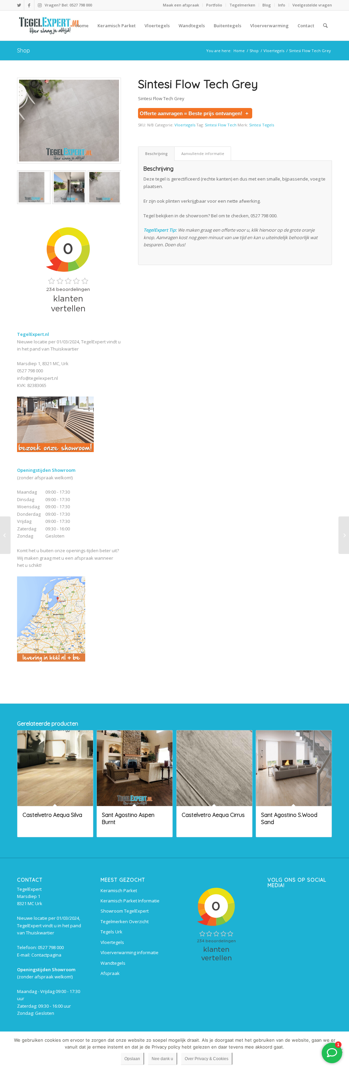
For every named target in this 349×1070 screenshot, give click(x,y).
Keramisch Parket (119, 890)
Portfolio (214, 4)
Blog (266, 4)
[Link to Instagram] (39, 5)
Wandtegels (113, 963)
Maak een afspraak (181, 4)
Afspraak (110, 973)
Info (281, 4)
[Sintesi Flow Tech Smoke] (343, 535)
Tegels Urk (111, 932)
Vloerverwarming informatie (129, 952)
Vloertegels (184, 124)
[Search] (325, 26)
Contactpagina (46, 955)
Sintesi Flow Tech (221, 124)
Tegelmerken (242, 4)
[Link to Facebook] (29, 5)
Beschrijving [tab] (156, 153)
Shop (23, 50)
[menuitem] (181, 5)
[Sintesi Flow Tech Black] (5, 535)
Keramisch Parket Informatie (130, 901)
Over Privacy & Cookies (206, 1058)
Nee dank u (162, 1058)
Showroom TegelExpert (125, 911)
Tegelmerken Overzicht (125, 921)
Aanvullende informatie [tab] (202, 153)
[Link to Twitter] (19, 5)
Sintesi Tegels (261, 124)
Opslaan (132, 1058)
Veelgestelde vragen (312, 4)
